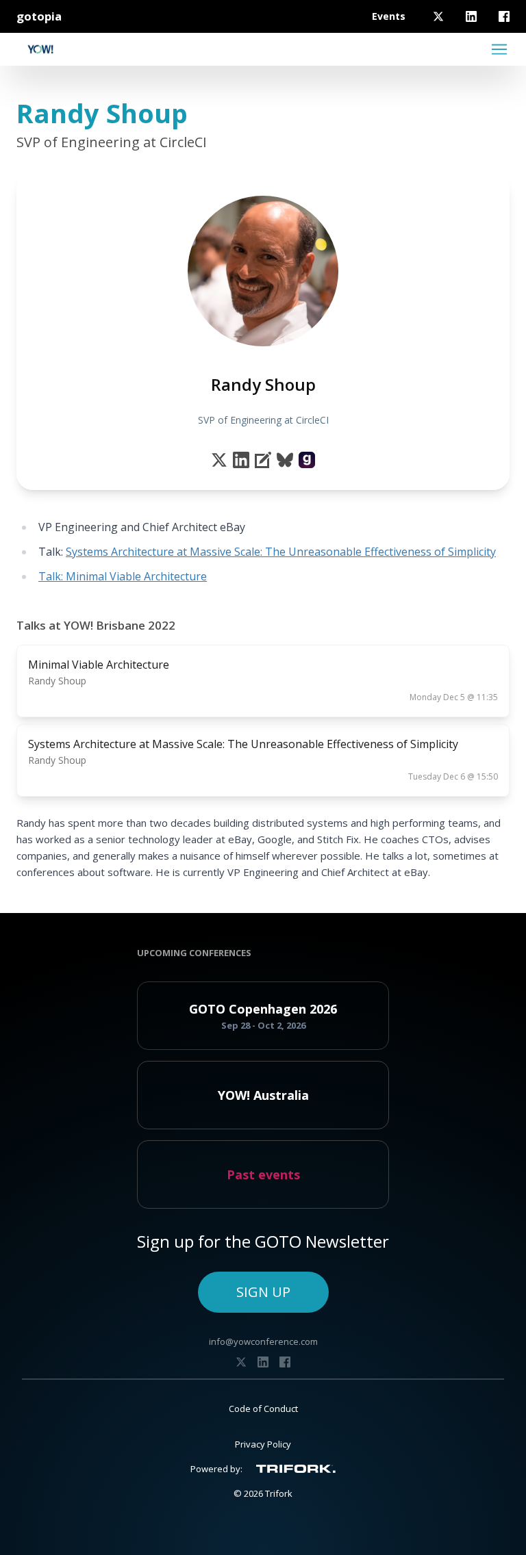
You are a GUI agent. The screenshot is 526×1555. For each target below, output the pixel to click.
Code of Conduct (263, 1408)
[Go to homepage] (40, 49)
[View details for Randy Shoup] (307, 460)
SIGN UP (263, 1292)
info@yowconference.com (263, 1341)
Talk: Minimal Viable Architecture (122, 576)
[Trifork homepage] (296, 1469)
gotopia (39, 16)
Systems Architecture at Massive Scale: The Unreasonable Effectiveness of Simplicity (281, 551)
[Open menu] (499, 49)
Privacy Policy (263, 1444)
